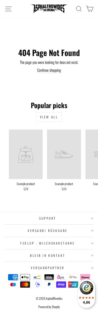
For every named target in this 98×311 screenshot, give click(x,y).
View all (49, 117)
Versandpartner (47, 267)
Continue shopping (49, 70)
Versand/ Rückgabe (48, 230)
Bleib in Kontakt (47, 255)
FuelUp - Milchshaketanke (47, 243)
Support (47, 218)
